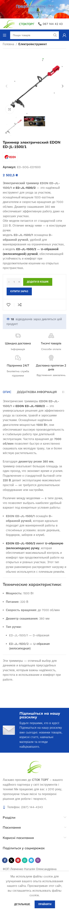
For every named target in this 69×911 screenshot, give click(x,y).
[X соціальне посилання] (11, 860)
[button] (6, 86)
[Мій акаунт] (64, 35)
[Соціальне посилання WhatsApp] (24, 860)
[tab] (7, 392)
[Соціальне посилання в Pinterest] (18, 860)
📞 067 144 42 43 (50, 24)
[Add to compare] (20, 305)
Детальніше (22, 904)
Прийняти (44, 904)
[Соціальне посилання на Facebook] (5, 860)
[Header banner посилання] (34, 9)
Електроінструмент (32, 44)
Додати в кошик (38, 281)
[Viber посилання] (38, 860)
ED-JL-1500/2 (26, 187)
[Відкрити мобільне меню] (4, 35)
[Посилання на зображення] (34, 767)
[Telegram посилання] (31, 860)
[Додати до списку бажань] (8, 305)
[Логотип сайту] (9, 23)
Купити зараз (19, 291)
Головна (8, 44)
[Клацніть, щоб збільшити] (10, 109)
